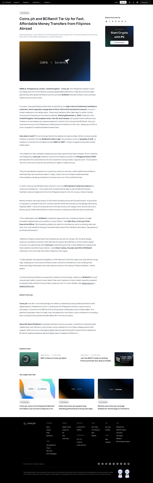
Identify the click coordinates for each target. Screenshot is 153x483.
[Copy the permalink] (125, 21)
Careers (48, 430)
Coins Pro (79, 442)
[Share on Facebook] (106, 21)
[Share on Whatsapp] (116, 21)
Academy (108, 442)
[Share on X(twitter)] (109, 21)
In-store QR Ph (81, 427)
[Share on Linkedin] (119, 21)
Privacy (48, 448)
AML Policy (49, 451)
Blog (106, 439)
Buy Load (107, 427)
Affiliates (118, 438)
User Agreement (51, 445)
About (48, 427)
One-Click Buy (96, 430)
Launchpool (119, 435)
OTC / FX (79, 439)
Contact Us (65, 430)
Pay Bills (107, 430)
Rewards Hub (120, 427)
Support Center (66, 427)
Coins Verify (65, 438)
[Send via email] (122, 21)
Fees (63, 435)
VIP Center (119, 433)
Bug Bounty (49, 435)
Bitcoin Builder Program (123, 441)
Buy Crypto (95, 427)
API (63, 433)
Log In (116, 2)
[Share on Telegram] (113, 21)
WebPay (79, 430)
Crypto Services (81, 445)
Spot (93, 433)
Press (47, 433)
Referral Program (121, 430)
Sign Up (123, 2)
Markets (94, 435)
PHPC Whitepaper (51, 454)
